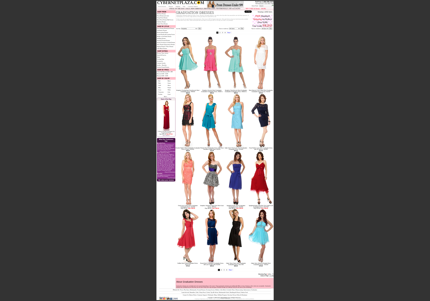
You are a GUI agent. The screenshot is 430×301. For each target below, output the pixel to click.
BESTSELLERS (209, 8)
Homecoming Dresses (162, 32)
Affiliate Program (222, 295)
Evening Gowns (210, 289)
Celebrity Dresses (161, 21)
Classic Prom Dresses (162, 23)
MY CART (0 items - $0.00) (256, 8)
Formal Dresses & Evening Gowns (166, 34)
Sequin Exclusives (161, 42)
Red (159, 81)
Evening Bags (160, 59)
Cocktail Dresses (171, 42)
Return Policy (193, 295)
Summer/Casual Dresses (163, 67)
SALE (188, 8)
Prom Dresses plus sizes (163, 15)
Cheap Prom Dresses (162, 17)
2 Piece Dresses (169, 46)
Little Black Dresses (162, 48)
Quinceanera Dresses (169, 44)
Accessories (160, 61)
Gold (159, 85)
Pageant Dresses (161, 46)
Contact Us (185, 295)
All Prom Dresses (161, 13)
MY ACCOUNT (234, 8)
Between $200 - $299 (162, 75)
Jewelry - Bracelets (162, 65)
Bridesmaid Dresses (169, 28)
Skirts (158, 57)
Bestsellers (192, 292)
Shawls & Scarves (161, 55)
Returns (171, 6)
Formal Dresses (201, 289)
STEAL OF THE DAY (177, 8)
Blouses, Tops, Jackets (162, 53)
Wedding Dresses (161, 38)
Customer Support (193, 6)
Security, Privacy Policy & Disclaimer (237, 295)
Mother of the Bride (220, 289)
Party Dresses (160, 44)
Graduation (254, 289)
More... (166, 96)
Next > (229, 32)
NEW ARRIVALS (197, 8)
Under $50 (159, 71)
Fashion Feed (244, 292)
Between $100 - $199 (162, 73)
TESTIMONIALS (222, 8)
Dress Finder (255, 5)
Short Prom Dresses (162, 19)
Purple (169, 87)
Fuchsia (160, 94)
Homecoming (239, 289)
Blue (159, 87)
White (169, 90)
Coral (169, 94)
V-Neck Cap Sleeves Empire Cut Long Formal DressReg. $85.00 (166, 133)
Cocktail (229, 289)
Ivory (159, 90)
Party (233, 289)
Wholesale (210, 295)
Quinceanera (247, 289)
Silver (169, 85)
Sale (197, 292)
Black (169, 81)
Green (169, 83)
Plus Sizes (186, 289)
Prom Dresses (162, 6)
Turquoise (161, 92)
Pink (159, 83)
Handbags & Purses (235, 292)
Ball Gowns (170, 19)
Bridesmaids (193, 289)
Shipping (178, 6)
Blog (215, 295)
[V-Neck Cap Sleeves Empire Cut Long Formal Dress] (166, 130)
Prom (181, 289)
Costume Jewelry (161, 63)
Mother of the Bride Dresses (164, 36)
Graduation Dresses (162, 30)
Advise (216, 292)
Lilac (169, 92)
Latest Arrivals (185, 292)
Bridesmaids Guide (224, 292)
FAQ (184, 6)
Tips (212, 292)
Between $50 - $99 (168, 71)
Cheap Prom (202, 292)
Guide (208, 292)
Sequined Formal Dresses (163, 40)
